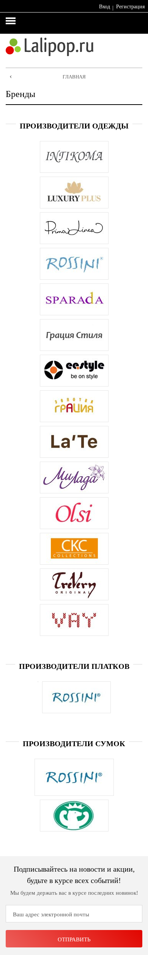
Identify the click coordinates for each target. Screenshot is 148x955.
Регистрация (130, 6)
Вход (104, 6)
